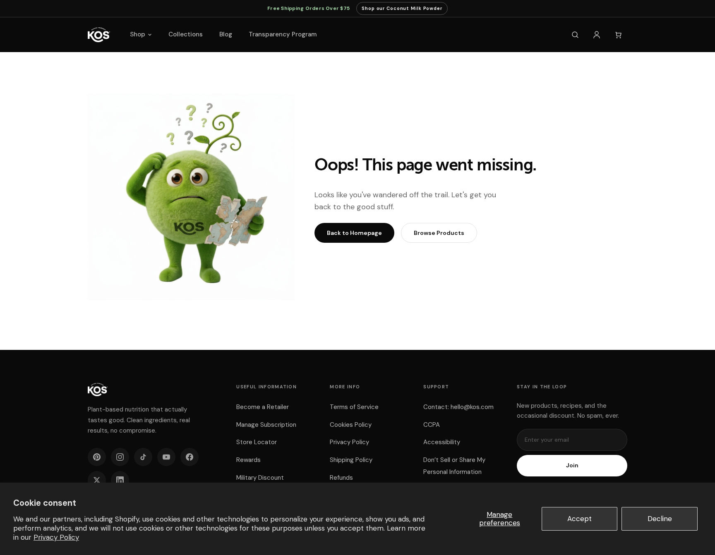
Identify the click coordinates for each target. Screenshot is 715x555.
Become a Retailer (262, 407)
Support (436, 387)
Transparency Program (283, 34)
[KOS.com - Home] (99, 34)
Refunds (341, 478)
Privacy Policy (56, 537)
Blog (225, 34)
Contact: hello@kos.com (458, 407)
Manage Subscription (266, 425)
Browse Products (439, 233)
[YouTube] (166, 457)
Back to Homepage (354, 233)
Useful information (266, 387)
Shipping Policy (351, 460)
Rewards (248, 460)
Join (572, 465)
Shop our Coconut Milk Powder (402, 10)
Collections (185, 34)
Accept (579, 518)
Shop (137, 34)
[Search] (575, 35)
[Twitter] (97, 480)
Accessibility (441, 442)
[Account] (597, 35)
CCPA (431, 425)
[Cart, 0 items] (618, 35)
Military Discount (260, 478)
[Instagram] (120, 457)
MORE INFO (345, 387)
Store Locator (256, 442)
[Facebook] (189, 457)
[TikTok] (143, 457)
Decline (660, 518)
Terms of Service (354, 407)
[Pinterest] (97, 457)
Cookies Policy (351, 425)
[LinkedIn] (120, 480)
